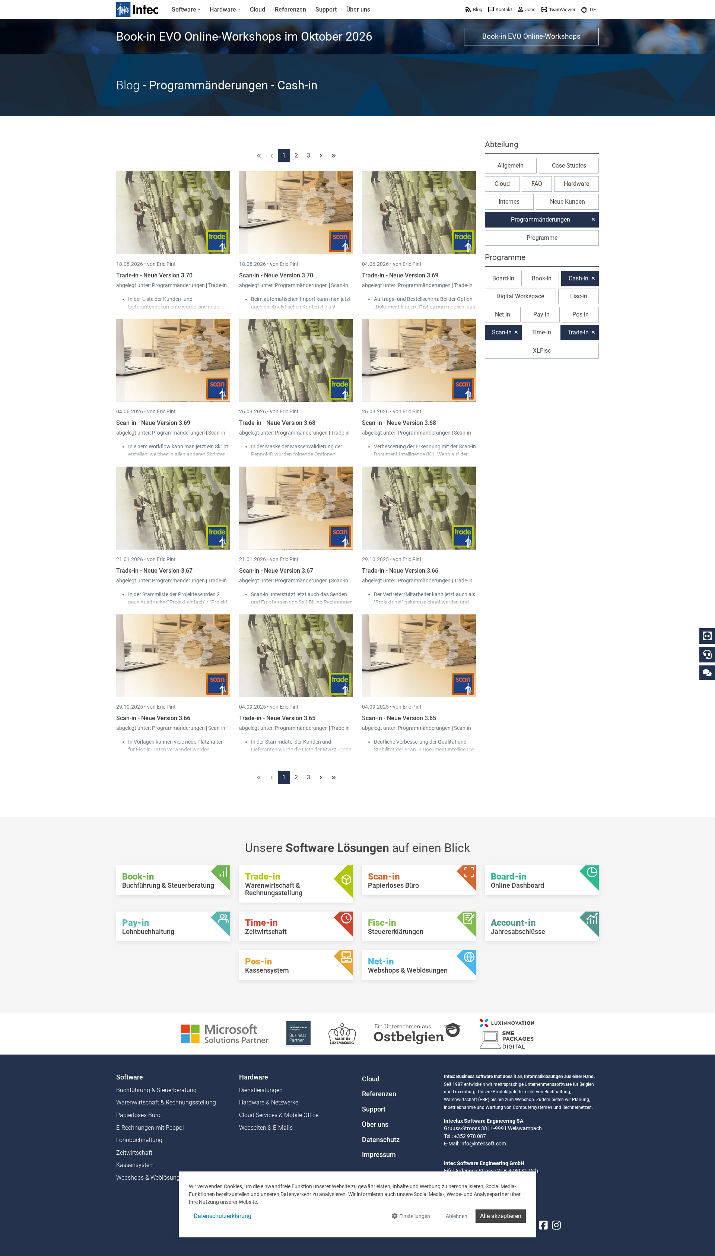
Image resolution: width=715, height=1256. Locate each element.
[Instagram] (556, 1225)
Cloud (502, 183)
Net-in (502, 314)
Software (129, 1077)
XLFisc (542, 350)
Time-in (541, 332)
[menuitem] (186, 9)
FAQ (536, 183)
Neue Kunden (567, 201)
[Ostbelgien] (418, 1033)
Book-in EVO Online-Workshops (531, 36)
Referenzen (379, 1094)
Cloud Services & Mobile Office (278, 1115)
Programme (542, 237)
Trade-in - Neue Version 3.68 (277, 422)
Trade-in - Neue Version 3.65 (277, 718)
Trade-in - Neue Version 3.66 (400, 570)
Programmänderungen (179, 285)
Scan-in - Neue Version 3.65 (399, 718)
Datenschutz (381, 1140)
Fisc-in (578, 296)
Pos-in (580, 314)
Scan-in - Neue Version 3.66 (153, 718)
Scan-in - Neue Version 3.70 (276, 275)
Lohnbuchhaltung (139, 1140)
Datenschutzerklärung (222, 1216)
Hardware (576, 183)
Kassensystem (135, 1164)
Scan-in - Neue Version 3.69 (153, 422)
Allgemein (511, 165)
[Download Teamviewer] (707, 636)
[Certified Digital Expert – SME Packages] (507, 1033)
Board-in (503, 278)
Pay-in (541, 314)
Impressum (379, 1154)
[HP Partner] (298, 1033)
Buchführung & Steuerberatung (156, 1090)
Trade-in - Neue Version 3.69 (400, 275)
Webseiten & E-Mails (266, 1127)
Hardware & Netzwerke (268, 1102)
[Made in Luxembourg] (342, 1033)
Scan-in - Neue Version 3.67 (276, 570)
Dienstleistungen (261, 1090)
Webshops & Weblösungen (151, 1177)
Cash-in (578, 278)
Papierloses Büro (138, 1115)
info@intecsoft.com (483, 1144)
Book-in (542, 278)
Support (373, 1109)
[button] (588, 9)
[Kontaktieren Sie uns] (707, 672)
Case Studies (569, 165)
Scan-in (339, 285)
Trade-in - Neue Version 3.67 (154, 570)
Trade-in (217, 285)
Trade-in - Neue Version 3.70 (154, 275)
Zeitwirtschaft (134, 1152)
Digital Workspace (520, 296)
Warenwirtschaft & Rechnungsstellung (166, 1102)
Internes (509, 201)
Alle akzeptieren (500, 1216)
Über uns (375, 1124)
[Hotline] (707, 654)
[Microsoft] (224, 1033)
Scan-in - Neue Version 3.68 (399, 422)
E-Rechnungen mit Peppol (150, 1127)
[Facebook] (543, 1225)
